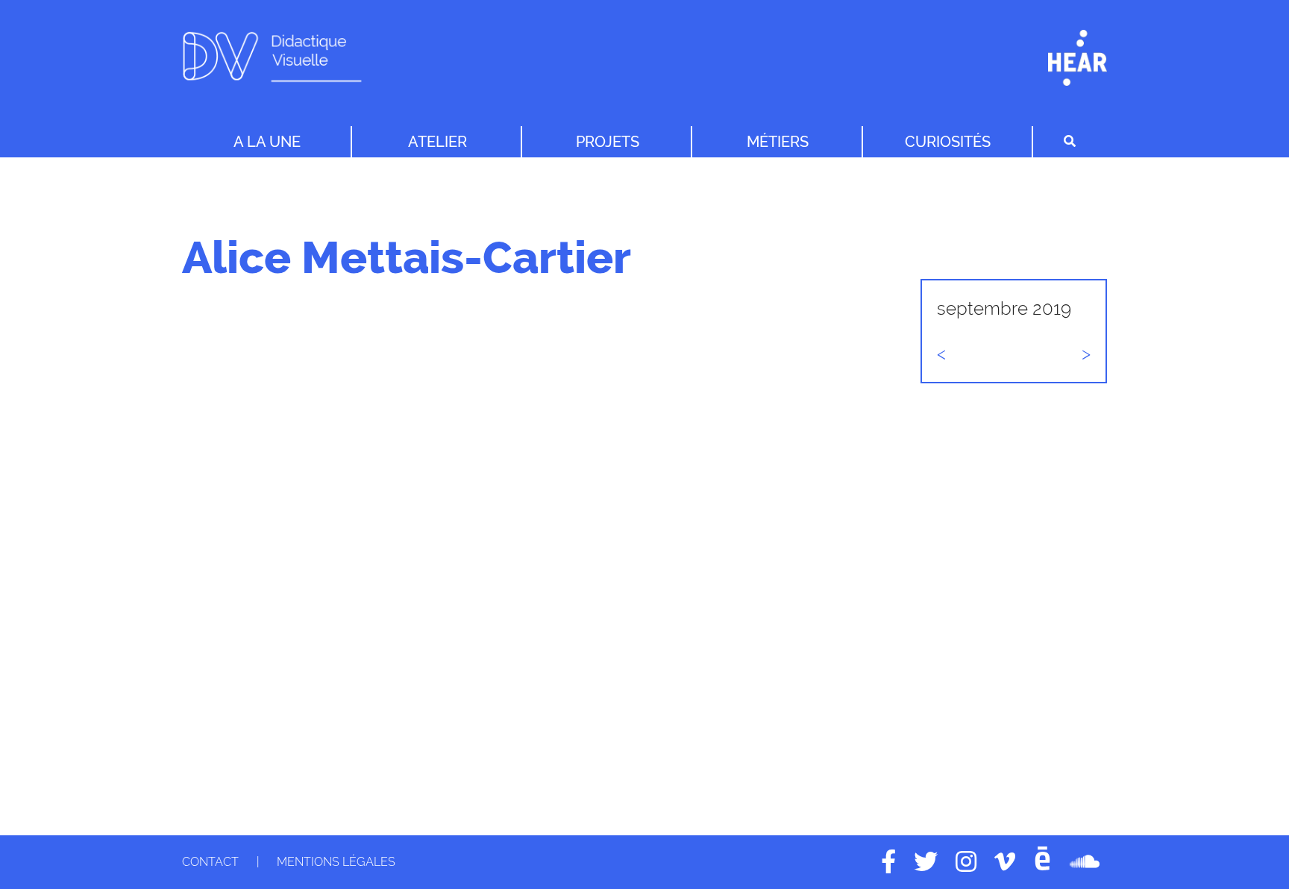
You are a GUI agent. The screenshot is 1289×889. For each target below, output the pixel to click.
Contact (210, 862)
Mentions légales (336, 862)
